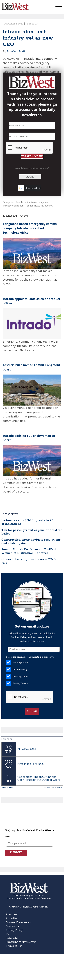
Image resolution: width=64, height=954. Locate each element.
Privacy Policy (14, 930)
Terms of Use (14, 946)
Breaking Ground (21, 676)
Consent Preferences (18, 922)
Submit (32, 711)
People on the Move (26, 202)
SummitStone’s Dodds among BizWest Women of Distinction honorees (28, 551)
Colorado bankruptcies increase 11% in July (29, 561)
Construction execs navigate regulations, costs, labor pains (31, 541)
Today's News (32, 205)
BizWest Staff (16, 51)
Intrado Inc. (47, 205)
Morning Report (20, 662)
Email (7, 836)
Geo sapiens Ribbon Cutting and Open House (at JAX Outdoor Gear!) (38, 778)
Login (30, 177)
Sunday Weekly (20, 683)
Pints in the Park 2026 (30, 763)
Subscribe (12, 938)
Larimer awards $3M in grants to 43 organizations (27, 522)
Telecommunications (14, 205)
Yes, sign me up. (32, 156)
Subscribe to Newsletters (21, 942)
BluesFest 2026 (26, 749)
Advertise (11, 918)
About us (11, 914)
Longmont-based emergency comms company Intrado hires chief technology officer (30, 228)
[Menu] (58, 7)
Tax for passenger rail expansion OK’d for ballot (31, 532)
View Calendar (8, 787)
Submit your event (53, 787)
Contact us (12, 926)
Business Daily (20, 669)
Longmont (43, 202)
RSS (8, 934)
